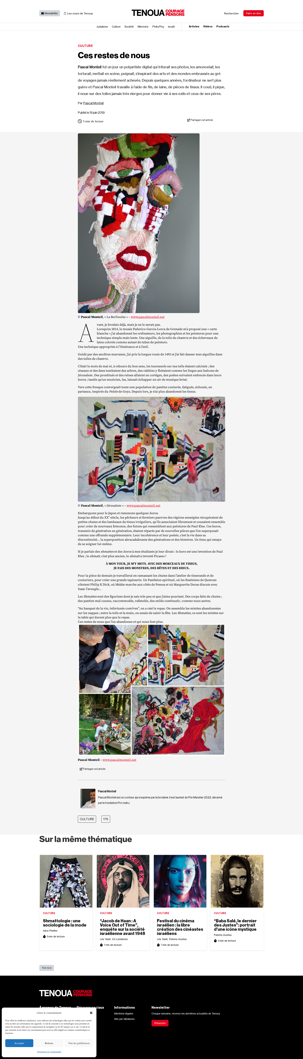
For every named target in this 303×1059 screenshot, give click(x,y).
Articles (194, 26)
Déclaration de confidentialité (49, 1052)
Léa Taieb (105, 939)
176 (105, 819)
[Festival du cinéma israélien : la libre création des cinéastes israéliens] (180, 881)
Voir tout (46, 967)
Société (129, 26)
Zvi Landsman (120, 939)
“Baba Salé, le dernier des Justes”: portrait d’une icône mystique (235, 925)
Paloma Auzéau (178, 939)
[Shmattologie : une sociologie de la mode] (66, 881)
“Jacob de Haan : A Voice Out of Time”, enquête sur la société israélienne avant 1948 (122, 927)
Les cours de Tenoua (80, 13)
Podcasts (222, 26)
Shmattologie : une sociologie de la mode (64, 923)
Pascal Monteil (93, 103)
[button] (91, 1013)
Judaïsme (102, 26)
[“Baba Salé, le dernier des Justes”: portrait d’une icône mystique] (237, 881)
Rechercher (231, 13)
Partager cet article (202, 120)
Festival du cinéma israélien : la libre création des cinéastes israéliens (180, 927)
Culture (116, 26)
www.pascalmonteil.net (147, 317)
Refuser (49, 1043)
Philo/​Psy (158, 26)
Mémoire (143, 26)
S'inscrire (160, 1023)
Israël (171, 26)
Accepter (19, 1043)
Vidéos (208, 26)
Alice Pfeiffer (50, 930)
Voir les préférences (79, 1043)
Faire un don (253, 13)
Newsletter (51, 13)
